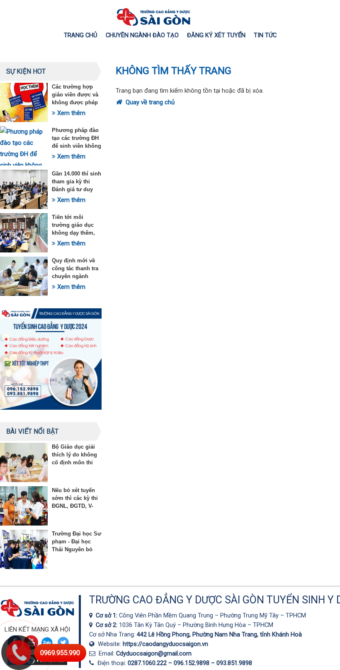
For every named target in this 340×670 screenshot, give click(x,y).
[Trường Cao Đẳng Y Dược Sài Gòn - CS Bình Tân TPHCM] (92, 625)
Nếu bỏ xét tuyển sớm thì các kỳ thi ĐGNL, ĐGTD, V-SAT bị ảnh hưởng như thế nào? (75, 506)
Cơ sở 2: (107, 625)
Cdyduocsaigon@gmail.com (154, 653)
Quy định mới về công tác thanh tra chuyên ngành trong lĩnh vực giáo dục (76, 276)
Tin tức (265, 35)
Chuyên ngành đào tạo (142, 35)
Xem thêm (70, 113)
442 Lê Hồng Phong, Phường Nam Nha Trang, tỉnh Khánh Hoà (219, 634)
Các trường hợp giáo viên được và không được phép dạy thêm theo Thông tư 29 (75, 102)
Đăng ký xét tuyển (216, 35)
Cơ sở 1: (107, 615)
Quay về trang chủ (149, 102)
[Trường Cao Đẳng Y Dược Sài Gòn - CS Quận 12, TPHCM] (92, 615)
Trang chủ (80, 35)
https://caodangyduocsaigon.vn (165, 644)
